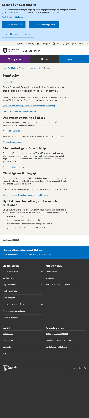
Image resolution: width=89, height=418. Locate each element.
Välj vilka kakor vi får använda (18, 34)
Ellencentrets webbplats (12, 167)
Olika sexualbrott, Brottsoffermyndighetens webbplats (24, 195)
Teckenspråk (45, 44)
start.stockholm (77, 368)
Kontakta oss (8, 334)
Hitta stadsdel (51, 271)
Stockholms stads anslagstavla (58, 285)
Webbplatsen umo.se (11, 131)
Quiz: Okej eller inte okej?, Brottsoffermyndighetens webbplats (28, 106)
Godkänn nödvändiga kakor (44, 25)
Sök (46, 59)
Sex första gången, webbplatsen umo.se (19, 111)
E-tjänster (50, 278)
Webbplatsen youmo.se (12, 142)
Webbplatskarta (81, 44)
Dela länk (10, 82)
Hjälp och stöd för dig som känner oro (36, 254)
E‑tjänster (16, 59)
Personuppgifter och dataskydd (58, 340)
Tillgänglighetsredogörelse (57, 334)
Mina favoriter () (27, 44)
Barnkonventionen (10, 254)
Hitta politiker (8, 340)
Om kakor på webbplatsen (12, 17)
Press (5, 354)
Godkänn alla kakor (14, 25)
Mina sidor (7, 347)
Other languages (62, 44)
